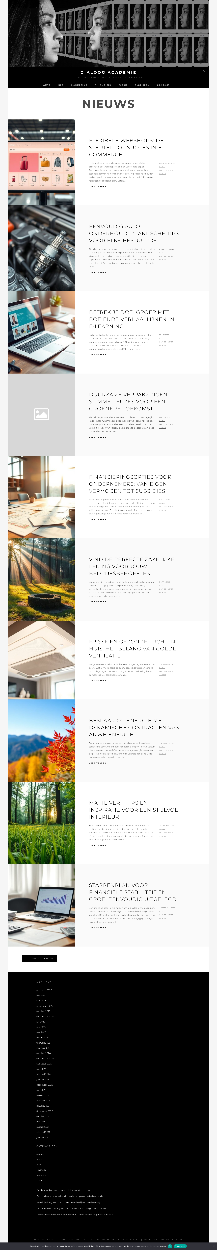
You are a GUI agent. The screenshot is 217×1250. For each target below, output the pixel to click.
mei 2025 (41, 1032)
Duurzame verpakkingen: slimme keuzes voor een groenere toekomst (129, 401)
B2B (61, 85)
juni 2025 (41, 1027)
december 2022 (44, 1111)
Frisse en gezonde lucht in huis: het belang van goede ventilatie (132, 649)
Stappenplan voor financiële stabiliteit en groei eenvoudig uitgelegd (133, 892)
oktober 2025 (43, 1011)
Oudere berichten (39, 958)
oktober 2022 (43, 1116)
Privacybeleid (131, 1240)
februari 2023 (43, 1100)
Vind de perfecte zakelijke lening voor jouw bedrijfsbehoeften (132, 566)
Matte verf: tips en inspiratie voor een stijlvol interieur (133, 810)
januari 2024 (42, 1079)
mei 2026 (41, 995)
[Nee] (214, 1246)
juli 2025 (40, 1021)
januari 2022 (42, 1137)
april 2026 (41, 1000)
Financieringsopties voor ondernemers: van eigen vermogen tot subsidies (130, 484)
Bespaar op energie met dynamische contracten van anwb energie (134, 727)
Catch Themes (175, 1240)
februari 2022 (43, 1132)
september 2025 (44, 1016)
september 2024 (45, 1058)
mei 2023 (41, 1090)
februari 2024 (43, 1074)
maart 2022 (42, 1127)
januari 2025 (42, 1048)
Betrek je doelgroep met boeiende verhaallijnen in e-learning (131, 319)
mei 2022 (41, 1121)
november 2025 (44, 1006)
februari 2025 (43, 1043)
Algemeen (142, 85)
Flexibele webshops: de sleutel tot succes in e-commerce (126, 147)
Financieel (103, 85)
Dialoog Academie (108, 72)
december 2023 (44, 1085)
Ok (170, 1246)
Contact (163, 85)
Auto (47, 85)
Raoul (162, 167)
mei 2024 (41, 1069)
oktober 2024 (43, 1053)
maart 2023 (42, 1095)
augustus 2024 (44, 1063)
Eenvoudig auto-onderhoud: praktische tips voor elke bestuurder (134, 233)
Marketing (79, 85)
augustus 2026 (44, 990)
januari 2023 (42, 1106)
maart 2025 (42, 1037)
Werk (123, 85)
